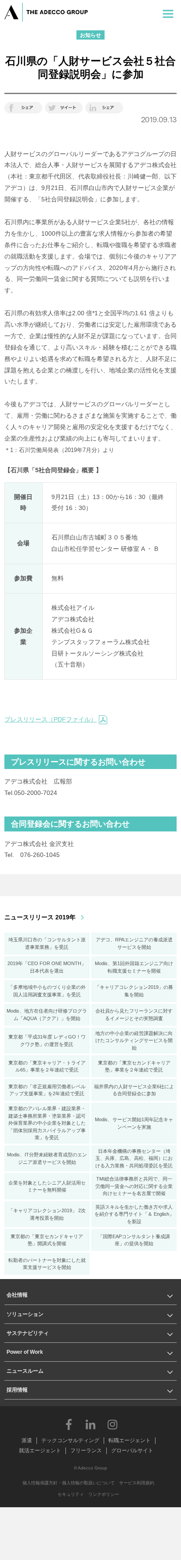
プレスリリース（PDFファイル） (50, 719)
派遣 (27, 1440)
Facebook (68, 1424)
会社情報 (17, 1295)
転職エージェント (130, 1440)
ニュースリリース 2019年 (40, 917)
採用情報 (17, 1390)
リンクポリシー (103, 1494)
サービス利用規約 (136, 1482)
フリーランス (86, 1450)
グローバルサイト (132, 1450)
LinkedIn (90, 1424)
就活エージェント (40, 1450)
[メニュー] (168, 12)
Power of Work (25, 1352)
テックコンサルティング (70, 1440)
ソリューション (25, 1314)
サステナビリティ (28, 1333)
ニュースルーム (25, 1371)
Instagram (112, 1424)
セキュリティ (71, 1494)
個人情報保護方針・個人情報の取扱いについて (68, 1482)
